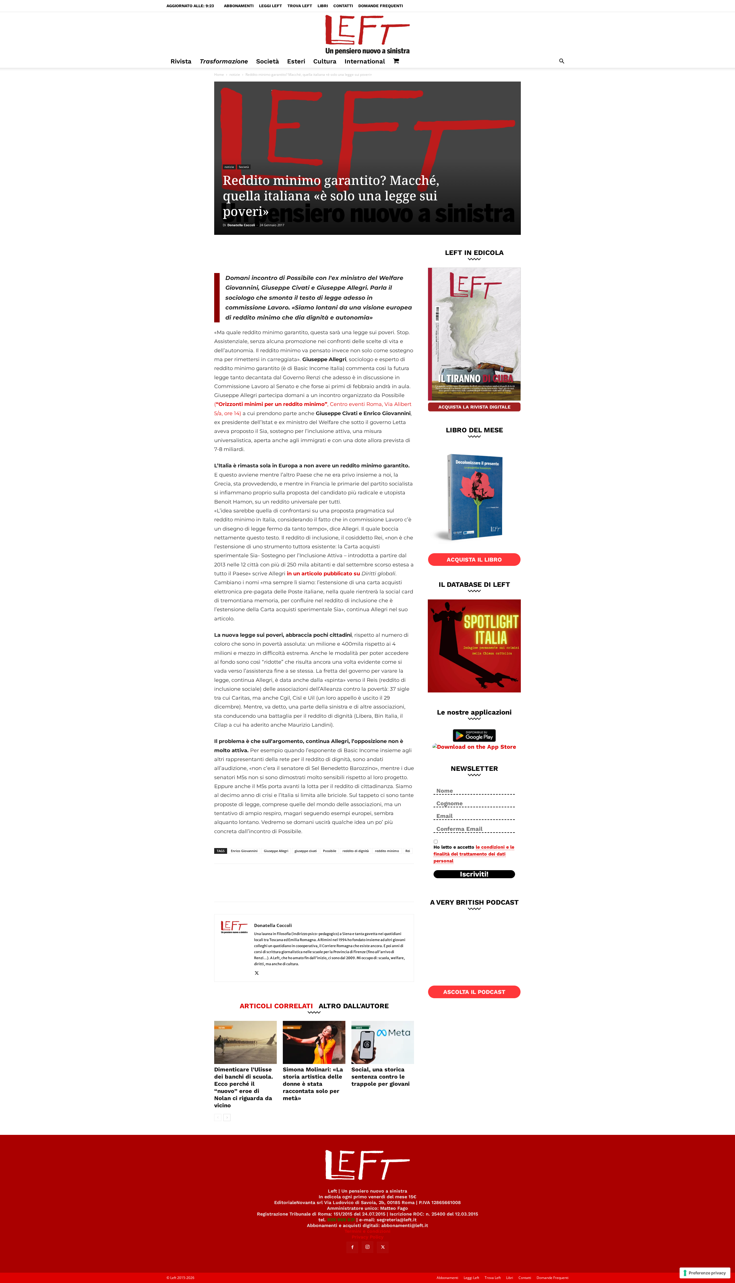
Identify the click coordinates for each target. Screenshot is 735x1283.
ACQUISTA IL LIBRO (474, 559)
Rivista (181, 61)
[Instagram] (367, 1247)
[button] (561, 62)
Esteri (296, 61)
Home (219, 74)
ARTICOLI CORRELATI (276, 1005)
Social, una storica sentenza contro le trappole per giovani (380, 1076)
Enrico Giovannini (244, 851)
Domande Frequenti (380, 5)
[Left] (367, 33)
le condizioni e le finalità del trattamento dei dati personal (474, 854)
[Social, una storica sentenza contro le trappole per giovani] (382, 1042)
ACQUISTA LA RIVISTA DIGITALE (474, 407)
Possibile (329, 851)
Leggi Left (270, 5)
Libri (323, 5)
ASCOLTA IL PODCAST (474, 991)
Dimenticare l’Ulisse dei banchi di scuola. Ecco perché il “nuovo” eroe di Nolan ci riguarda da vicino (243, 1087)
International (365, 61)
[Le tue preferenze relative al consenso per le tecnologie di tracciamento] (705, 1272)
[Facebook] (255, 253)
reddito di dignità (356, 851)
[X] (274, 253)
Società (267, 61)
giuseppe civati (306, 851)
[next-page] (227, 1117)
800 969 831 (341, 1219)
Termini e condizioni (367, 1231)
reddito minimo (387, 851)
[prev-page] (217, 1117)
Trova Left (299, 5)
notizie (234, 74)
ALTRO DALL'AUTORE (354, 1005)
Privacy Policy (368, 1237)
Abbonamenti (239, 5)
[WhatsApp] (293, 253)
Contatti (343, 5)
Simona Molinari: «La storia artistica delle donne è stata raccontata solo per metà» (313, 1084)
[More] (312, 253)
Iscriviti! (474, 874)
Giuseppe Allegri (276, 851)
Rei (407, 851)
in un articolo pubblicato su (324, 573)
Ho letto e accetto (474, 854)
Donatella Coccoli (241, 225)
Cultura (324, 61)
